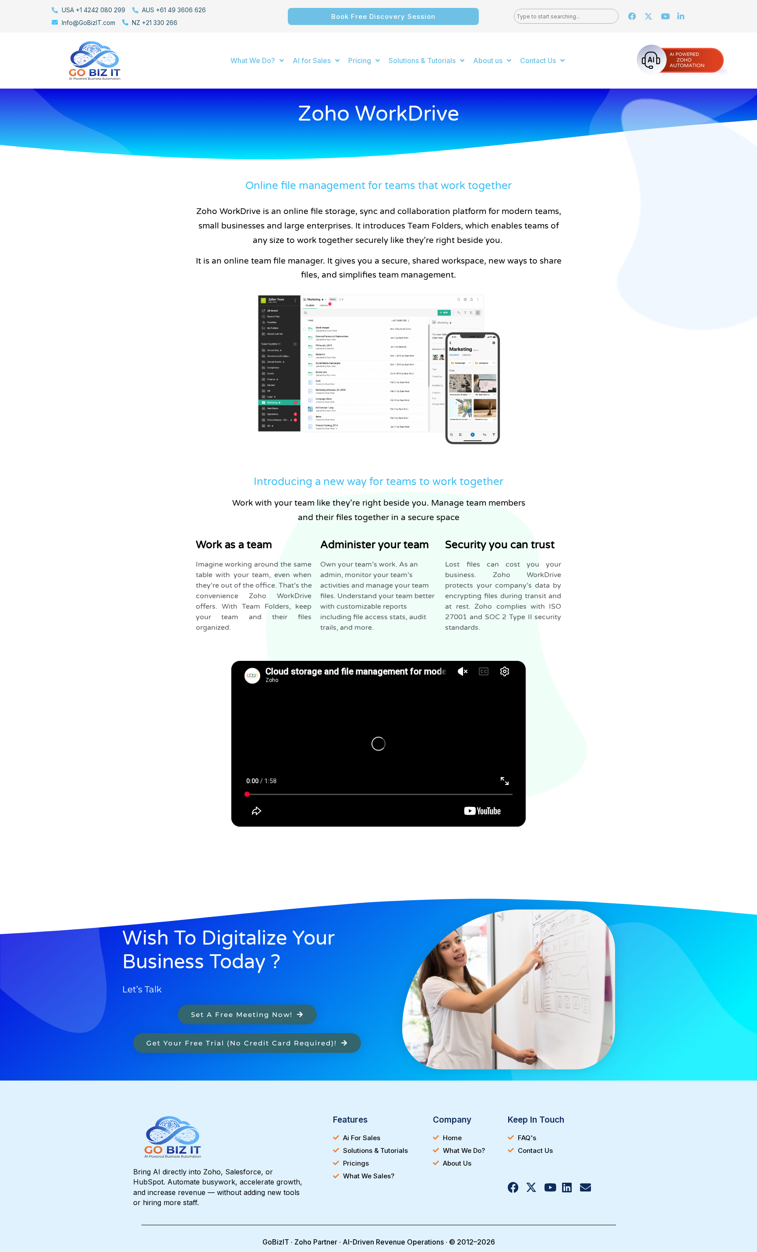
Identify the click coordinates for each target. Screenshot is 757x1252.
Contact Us (538, 60)
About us (487, 60)
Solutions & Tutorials (422, 60)
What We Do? (252, 60)
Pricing (359, 60)
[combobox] (566, 16)
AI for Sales (312, 60)
